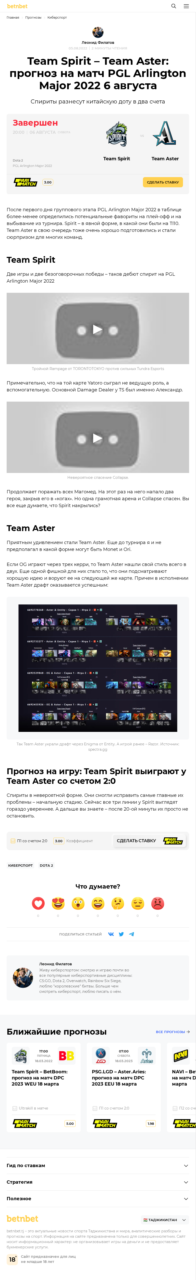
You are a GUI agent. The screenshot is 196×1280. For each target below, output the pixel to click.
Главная (13, 17)
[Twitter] (121, 934)
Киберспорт (57, 17)
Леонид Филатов (98, 42)
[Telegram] (131, 934)
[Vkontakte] (111, 934)
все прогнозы (170, 1032)
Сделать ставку (163, 182)
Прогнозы (33, 17)
